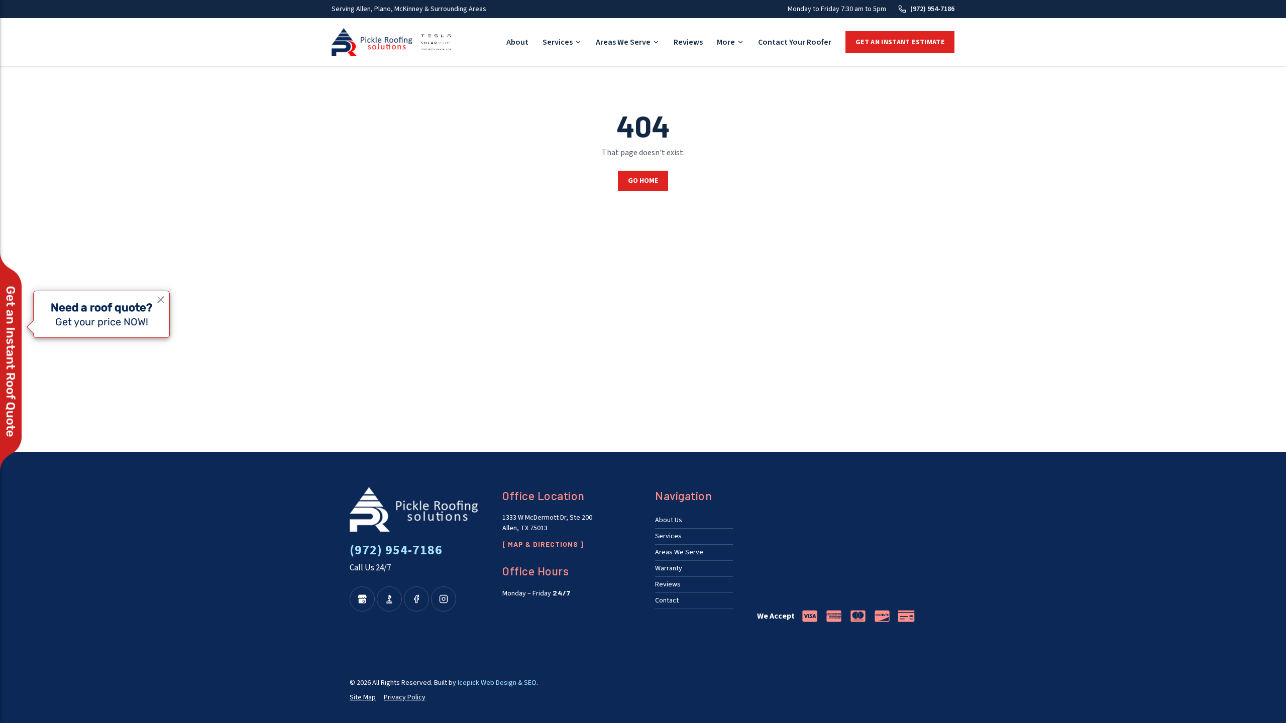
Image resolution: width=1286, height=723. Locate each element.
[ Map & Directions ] (542, 544)
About (517, 42)
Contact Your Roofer (794, 42)
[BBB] (389, 599)
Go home (643, 181)
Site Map (363, 697)
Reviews (688, 42)
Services (558, 42)
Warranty (668, 568)
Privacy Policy (404, 697)
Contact (667, 600)
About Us (668, 520)
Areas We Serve (623, 42)
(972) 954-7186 (932, 9)
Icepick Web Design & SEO (497, 683)
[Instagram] (443, 599)
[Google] (362, 599)
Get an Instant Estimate (899, 42)
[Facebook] (416, 599)
